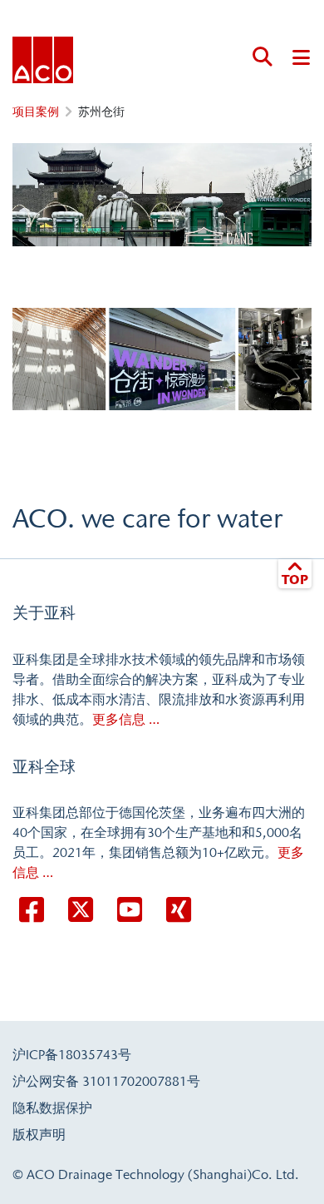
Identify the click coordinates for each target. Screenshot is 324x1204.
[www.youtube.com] (129, 910)
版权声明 (39, 1134)
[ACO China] (42, 60)
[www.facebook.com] (31, 910)
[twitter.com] (80, 910)
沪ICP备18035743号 (71, 1054)
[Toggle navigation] (301, 57)
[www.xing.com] (178, 910)
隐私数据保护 (52, 1107)
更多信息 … (126, 719)
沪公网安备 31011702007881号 (106, 1081)
